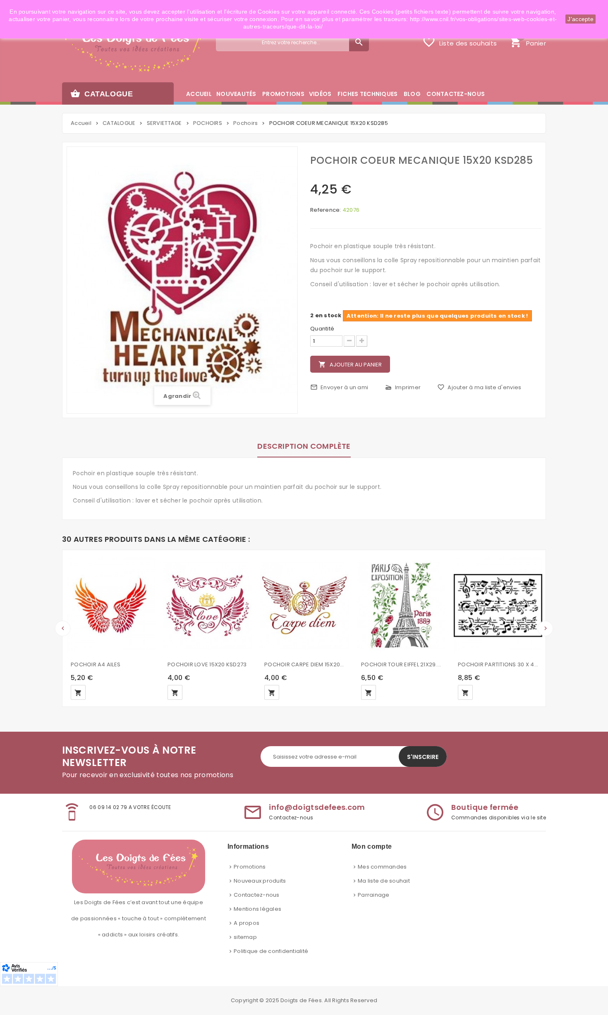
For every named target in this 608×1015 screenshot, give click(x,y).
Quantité (322, 329)
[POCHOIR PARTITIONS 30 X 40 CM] (498, 605)
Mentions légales (257, 909)
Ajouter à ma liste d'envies (479, 387)
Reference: (325, 210)
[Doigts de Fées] (133, 48)
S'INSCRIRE (422, 757)
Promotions (250, 867)
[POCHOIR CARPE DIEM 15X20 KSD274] (304, 605)
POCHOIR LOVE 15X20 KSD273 (207, 664)
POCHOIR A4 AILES (95, 664)
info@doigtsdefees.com (317, 807)
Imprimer (403, 387)
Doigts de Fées (301, 1000)
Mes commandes (382, 867)
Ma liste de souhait (384, 881)
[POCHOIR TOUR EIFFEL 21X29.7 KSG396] (401, 605)
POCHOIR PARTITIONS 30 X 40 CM (498, 664)
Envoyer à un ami (339, 387)
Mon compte (372, 846)
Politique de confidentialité (271, 951)
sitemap (245, 937)
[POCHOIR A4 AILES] (111, 605)
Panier (527, 41)
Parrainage (374, 895)
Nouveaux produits (260, 881)
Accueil (81, 123)
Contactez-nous (257, 895)
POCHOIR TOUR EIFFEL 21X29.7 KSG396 (401, 664)
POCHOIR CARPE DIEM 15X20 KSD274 (304, 664)
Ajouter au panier (350, 365)
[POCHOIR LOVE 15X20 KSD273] (207, 605)
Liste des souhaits (459, 41)
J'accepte (580, 19)
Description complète (303, 446)
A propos (246, 923)
